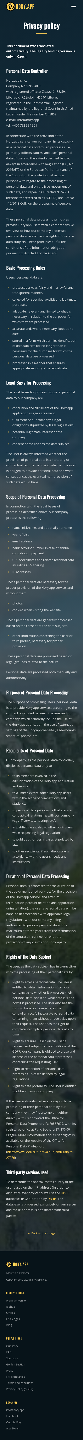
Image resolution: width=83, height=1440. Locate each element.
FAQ (9, 1352)
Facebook (12, 1416)
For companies (15, 1377)
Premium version (16, 1300)
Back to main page (42, 1233)
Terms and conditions (19, 1383)
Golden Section (15, 1364)
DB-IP (65, 1193)
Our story (12, 1346)
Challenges (13, 1319)
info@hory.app (15, 1410)
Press (9, 1370)
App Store (12, 1428)
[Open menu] (73, 6)
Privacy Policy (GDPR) (19, 1389)
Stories (10, 1313)
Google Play (13, 1422)
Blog (9, 1325)
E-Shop (10, 1306)
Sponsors (12, 1358)
